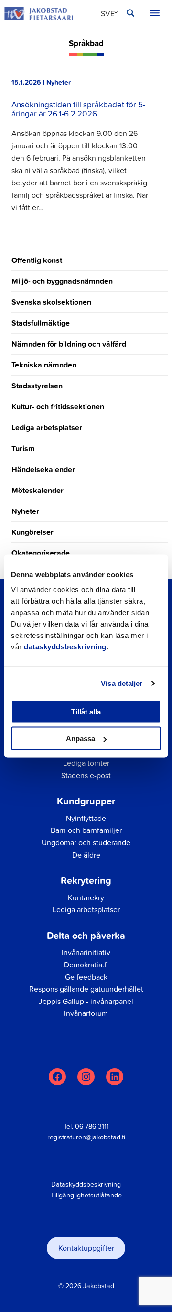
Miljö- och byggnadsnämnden (62, 281)
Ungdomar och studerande (86, 842)
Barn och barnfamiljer (86, 830)
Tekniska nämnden (43, 364)
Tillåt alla (86, 711)
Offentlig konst (36, 260)
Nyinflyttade (86, 818)
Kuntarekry (86, 897)
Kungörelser (32, 532)
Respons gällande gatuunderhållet (86, 989)
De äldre (86, 854)
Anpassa (80, 738)
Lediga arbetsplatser (46, 427)
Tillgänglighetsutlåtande (86, 1195)
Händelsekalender (43, 469)
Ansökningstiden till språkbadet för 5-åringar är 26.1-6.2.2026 (78, 108)
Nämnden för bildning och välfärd (68, 343)
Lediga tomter (86, 763)
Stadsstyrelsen (37, 385)
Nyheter (25, 511)
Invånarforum (86, 1013)
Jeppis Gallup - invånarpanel (86, 1001)
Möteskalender (37, 490)
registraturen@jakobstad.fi (86, 1137)
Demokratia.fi (86, 964)
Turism (23, 448)
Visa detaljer (121, 683)
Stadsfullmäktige (40, 323)
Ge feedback (86, 977)
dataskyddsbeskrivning (65, 646)
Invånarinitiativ (86, 952)
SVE (108, 13)
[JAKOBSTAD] (38, 13)
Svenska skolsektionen (51, 302)
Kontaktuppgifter (86, 1248)
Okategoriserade (40, 553)
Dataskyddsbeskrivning (86, 1184)
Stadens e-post (86, 775)
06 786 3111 (92, 1126)
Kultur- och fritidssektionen (57, 406)
